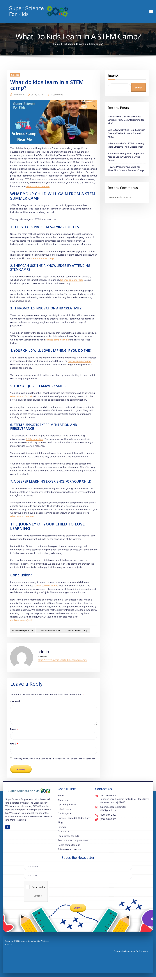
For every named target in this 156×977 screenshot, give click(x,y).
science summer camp (42, 258)
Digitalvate (143, 951)
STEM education (34, 439)
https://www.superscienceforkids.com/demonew (62, 659)
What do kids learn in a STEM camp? (83, 43)
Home (56, 43)
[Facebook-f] (7, 827)
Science (15, 74)
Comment (15, 701)
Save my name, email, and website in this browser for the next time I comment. (55, 758)
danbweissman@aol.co (22, 620)
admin (19, 94)
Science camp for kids (71, 279)
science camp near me (38, 186)
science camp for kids (21, 396)
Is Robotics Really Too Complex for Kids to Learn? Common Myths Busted (126, 157)
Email (14, 743)
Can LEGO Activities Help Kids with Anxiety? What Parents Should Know (126, 133)
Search (113, 76)
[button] (151, 11)
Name (14, 729)
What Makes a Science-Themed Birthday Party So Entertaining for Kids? (126, 120)
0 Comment (57, 94)
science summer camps (46, 585)
